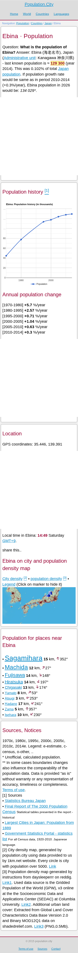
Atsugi (10, 698)
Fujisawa (15, 675)
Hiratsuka (14, 681)
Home (14, 14)
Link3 (39, 926)
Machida (16, 667)
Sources (42, 948)
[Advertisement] (39, 136)
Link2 (26, 904)
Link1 (7, 882)
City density (12, 579)
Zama (9, 709)
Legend (8, 584)
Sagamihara (23, 658)
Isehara (10, 715)
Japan (48, 23)
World (27, 14)
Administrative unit (20, 58)
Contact (55, 948)
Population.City (39, 4)
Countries (42, 14)
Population (22, 23)
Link (52, 866)
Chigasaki (13, 687)
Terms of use (13, 790)
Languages (61, 14)
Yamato (10, 693)
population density (46, 579)
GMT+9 (9, 541)
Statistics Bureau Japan (25, 801)
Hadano (11, 704)
